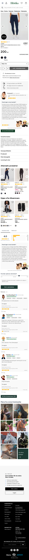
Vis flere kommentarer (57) (9, 396)
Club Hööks (17, 518)
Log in (14, 492)
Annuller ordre (18, 521)
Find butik (17, 505)
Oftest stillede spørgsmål (20, 510)
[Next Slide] (26, 26)
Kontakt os (7, 509)
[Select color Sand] (5, 225)
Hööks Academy (7, 529)
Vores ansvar (7, 514)
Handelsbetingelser (8, 507)
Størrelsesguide (5, 157)
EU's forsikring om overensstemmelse (19, 508)
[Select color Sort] (2, 57)
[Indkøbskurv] (26, 3)
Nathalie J (9, 354)
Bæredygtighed (8, 512)
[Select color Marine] (5, 57)
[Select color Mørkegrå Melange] (7, 225)
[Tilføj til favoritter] (27, 15)
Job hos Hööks (7, 518)
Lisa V (7, 337)
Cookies (6, 523)
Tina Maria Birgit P (11, 295)
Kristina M (10, 93)
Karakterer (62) (5, 230)
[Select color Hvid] (3, 193)
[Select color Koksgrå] (1, 225)
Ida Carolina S (9, 314)
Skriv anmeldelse (9, 287)
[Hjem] (14, 3)
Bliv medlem (14, 489)
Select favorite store (14, 77)
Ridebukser (17, 11)
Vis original (4, 303)
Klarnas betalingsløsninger (20, 512)
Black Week (17, 516)
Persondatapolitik (8, 520)
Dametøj (11, 11)
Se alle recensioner (8, 131)
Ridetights (24, 11)
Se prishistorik (24, 54)
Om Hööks (7, 516)
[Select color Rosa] (9, 225)
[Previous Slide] (2, 26)
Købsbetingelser (8, 505)
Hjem (2, 11)
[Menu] (2, 3)
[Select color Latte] (19, 193)
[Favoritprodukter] (21, 3)
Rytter (6, 11)
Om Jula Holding (18, 514)
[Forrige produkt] (2, 176)
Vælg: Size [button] (4, 63)
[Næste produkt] (27, 176)
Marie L (8, 375)
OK (23, 544)
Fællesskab (14, 230)
